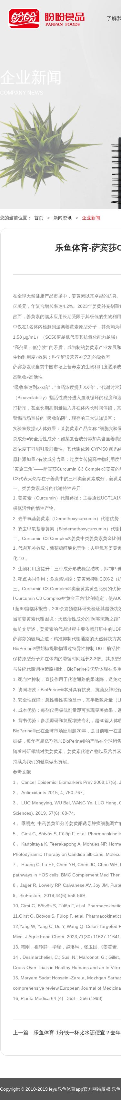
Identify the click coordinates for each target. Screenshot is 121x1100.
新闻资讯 (63, 217)
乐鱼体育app (46, 22)
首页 (38, 217)
